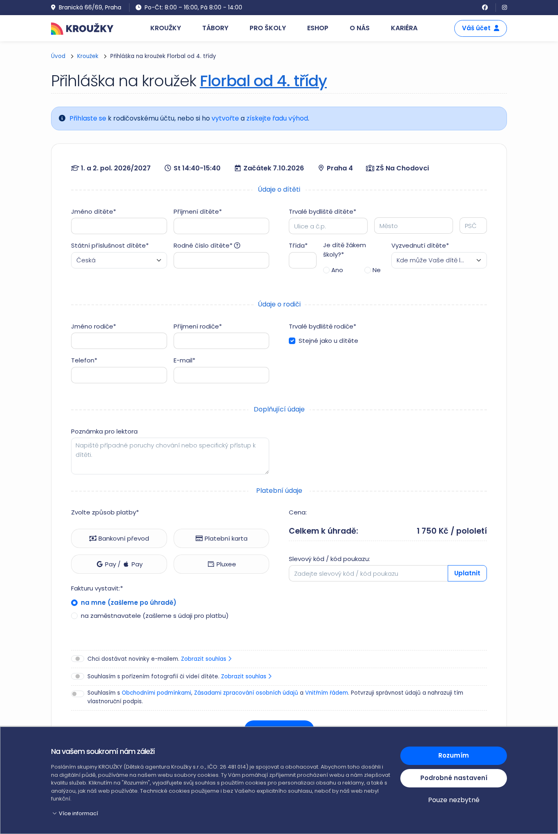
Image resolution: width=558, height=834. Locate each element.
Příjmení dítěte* (198, 211)
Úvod (58, 56)
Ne (377, 270)
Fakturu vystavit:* (97, 588)
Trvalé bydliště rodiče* (322, 326)
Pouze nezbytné (454, 800)
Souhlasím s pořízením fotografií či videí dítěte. (177, 676)
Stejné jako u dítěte (328, 340)
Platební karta (225, 538)
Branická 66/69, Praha (90, 7)
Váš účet (476, 28)
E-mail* (184, 360)
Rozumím (453, 755)
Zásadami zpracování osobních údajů (246, 693)
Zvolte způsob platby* (105, 512)
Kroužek (87, 56)
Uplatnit (467, 573)
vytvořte (225, 118)
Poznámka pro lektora (104, 431)
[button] (221, 813)
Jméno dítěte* (93, 211)
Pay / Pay (123, 564)
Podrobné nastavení (453, 778)
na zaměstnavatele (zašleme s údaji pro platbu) (154, 615)
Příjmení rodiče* (198, 326)
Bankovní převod (123, 538)
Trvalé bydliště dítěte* (322, 211)
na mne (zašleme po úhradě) (127, 602)
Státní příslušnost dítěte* (110, 245)
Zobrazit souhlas (204, 659)
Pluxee (225, 564)
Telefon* (84, 360)
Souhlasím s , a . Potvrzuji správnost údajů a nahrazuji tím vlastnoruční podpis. (275, 697)
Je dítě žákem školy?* (344, 250)
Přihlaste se (87, 118)
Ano (337, 270)
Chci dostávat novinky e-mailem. (157, 659)
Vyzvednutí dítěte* (420, 245)
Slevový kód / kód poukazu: (329, 559)
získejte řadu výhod (277, 118)
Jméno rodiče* (93, 326)
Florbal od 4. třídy (263, 81)
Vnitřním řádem (326, 693)
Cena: (298, 512)
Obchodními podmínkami (156, 693)
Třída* (298, 245)
